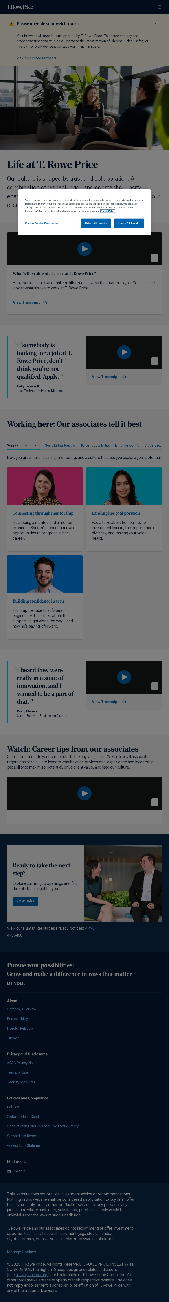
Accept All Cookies (129, 223)
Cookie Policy (107, 211)
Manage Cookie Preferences (41, 222)
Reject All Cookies (96, 223)
